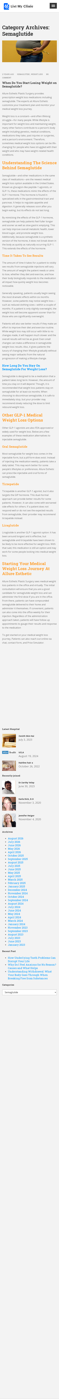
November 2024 (18, 893)
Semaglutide (23, 74)
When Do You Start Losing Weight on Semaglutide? (29, 84)
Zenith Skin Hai (26, 736)
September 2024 (18, 900)
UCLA (21, 752)
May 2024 (14, 914)
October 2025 (16, 855)
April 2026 (14, 852)
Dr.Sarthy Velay (26, 782)
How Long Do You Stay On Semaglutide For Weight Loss (24, 367)
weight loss (37, 74)
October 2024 (16, 896)
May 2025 (14, 872)
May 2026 (14, 848)
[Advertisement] (29, 691)
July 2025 (14, 866)
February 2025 (17, 883)
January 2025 (16, 886)
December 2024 (17, 890)
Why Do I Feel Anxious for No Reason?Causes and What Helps (32, 966)
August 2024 (15, 903)
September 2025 (18, 859)
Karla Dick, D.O (26, 799)
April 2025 (14, 876)
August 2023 (15, 934)
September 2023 (18, 931)
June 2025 (14, 869)
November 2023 (17, 927)
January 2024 (16, 924)
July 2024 (14, 907)
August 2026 (15, 838)
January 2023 (16, 944)
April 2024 (14, 917)
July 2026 (14, 842)
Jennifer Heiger (26, 815)
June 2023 (14, 941)
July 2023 (14, 938)
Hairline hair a (26, 762)
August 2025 (15, 862)
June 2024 (14, 910)
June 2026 (14, 845)
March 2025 (15, 879)
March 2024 (15, 920)
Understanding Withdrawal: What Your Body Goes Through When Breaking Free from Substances (30, 975)
